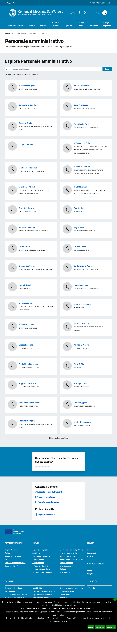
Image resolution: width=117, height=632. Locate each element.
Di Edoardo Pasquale (28, 167)
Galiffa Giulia (24, 246)
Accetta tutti (111, 627)
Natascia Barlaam (81, 323)
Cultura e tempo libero (41, 569)
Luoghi (90, 573)
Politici (7, 553)
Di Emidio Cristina (82, 166)
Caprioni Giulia (25, 123)
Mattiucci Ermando (82, 304)
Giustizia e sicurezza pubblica (71, 549)
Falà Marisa (79, 208)
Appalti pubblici (38, 559)
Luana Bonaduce (81, 285)
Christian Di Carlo (81, 124)
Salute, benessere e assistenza (72, 559)
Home (7, 33)
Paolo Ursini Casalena (28, 364)
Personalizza (100, 627)
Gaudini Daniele (81, 246)
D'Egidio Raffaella (27, 144)
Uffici (7, 559)
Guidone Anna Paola (83, 265)
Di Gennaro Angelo (27, 186)
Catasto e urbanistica (40, 565)
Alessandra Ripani (27, 85)
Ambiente (36, 553)
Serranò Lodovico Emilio (30, 402)
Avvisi (89, 549)
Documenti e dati (12, 565)
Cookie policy (65, 594)
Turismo (63, 569)
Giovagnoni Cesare (27, 265)
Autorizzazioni (38, 562)
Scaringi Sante (80, 383)
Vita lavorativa (65, 572)
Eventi (89, 570)
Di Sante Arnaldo (81, 186)
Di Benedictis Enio (82, 143)
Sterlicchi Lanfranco (82, 421)
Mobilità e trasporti (67, 556)
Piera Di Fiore (80, 364)
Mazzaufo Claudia (26, 324)
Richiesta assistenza (40, 597)
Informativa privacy (67, 591)
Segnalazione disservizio (42, 594)
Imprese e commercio (68, 553)
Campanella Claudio (27, 104)
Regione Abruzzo (13, 3)
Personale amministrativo (15, 562)
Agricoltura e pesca (40, 549)
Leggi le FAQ (37, 588)
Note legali (64, 597)
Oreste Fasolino (26, 344)
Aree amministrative (13, 556)
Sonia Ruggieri (80, 402)
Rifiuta (90, 627)
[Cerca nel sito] (105, 12)
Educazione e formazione (42, 572)
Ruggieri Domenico (27, 383)
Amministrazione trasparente (71, 588)
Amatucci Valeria (81, 85)
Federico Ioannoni (27, 227)
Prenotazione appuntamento (43, 591)
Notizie (90, 556)
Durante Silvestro (27, 208)
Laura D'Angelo (25, 285)
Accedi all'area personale (100, 2)
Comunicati (91, 553)
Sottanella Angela (27, 420)
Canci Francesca (81, 104)
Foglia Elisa (79, 227)
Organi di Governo (12, 549)
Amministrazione (19, 33)
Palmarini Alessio (81, 344)
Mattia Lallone (25, 303)
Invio (107, 69)
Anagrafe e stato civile (41, 556)
